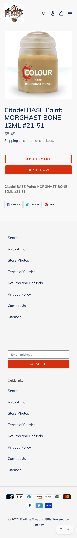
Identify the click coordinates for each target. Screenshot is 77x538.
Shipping (11, 140)
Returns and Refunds (25, 283)
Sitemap (15, 317)
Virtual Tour (17, 249)
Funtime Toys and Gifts (35, 519)
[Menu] (70, 13)
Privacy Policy (19, 294)
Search (14, 237)
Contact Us (17, 305)
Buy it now (38, 170)
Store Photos (18, 260)
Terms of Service (22, 271)
